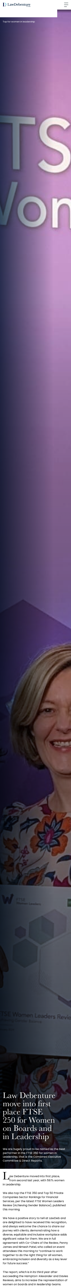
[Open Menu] (66, 5)
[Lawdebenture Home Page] (16, 5)
